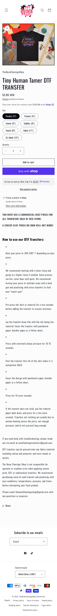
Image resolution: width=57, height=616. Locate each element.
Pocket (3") (11, 116)
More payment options (28, 189)
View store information (16, 205)
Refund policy (47, 600)
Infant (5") (11, 123)
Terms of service (33, 600)
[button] (6, 10)
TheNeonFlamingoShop (27, 596)
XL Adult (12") (12, 137)
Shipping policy (14, 605)
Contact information (31, 605)
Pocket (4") (29, 116)
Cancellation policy (30, 610)
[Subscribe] (43, 541)
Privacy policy (18, 600)
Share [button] (8, 505)
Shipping (5, 99)
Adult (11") (28, 130)
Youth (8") (10, 130)
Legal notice (46, 605)
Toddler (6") (29, 123)
